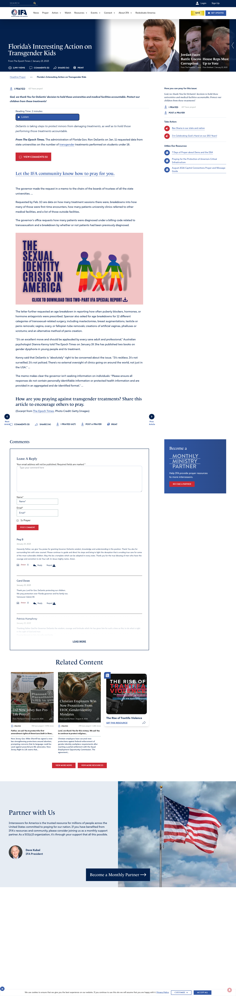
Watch (68, 13)
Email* (20, 508)
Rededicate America (145, 13)
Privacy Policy (163, 992)
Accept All (202, 992)
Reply (39, 565)
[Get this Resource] (126, 694)
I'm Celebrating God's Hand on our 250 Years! (194, 136)
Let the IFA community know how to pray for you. (65, 173)
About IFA (124, 13)
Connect (108, 13)
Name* (20, 497)
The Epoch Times (43, 411)
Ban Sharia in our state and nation (188, 128)
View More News (64, 765)
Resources (79, 13)
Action (55, 13)
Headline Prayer (18, 77)
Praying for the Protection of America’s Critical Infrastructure (194, 160)
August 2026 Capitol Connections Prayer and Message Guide (198, 169)
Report (49, 565)
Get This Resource (116, 723)
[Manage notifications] (229, 990)
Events (94, 13)
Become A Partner (182, 484)
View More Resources (92, 765)
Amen (23, 565)
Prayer (45, 13)
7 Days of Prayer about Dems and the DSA (192, 152)
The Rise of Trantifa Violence (124, 718)
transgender (66, 144)
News (36, 13)
